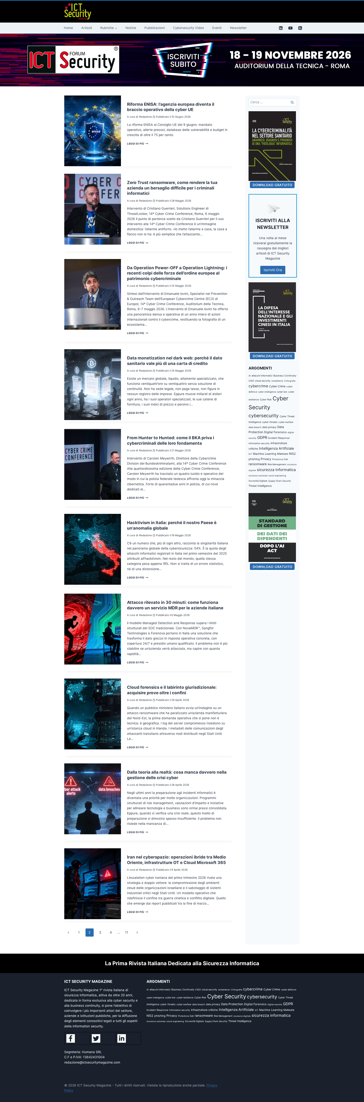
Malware (282, 453)
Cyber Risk (266, 399)
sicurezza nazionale (258, 475)
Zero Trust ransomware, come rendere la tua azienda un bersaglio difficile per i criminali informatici (172, 188)
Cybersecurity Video (188, 28)
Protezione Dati (280, 459)
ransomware (258, 464)
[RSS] (300, 28)
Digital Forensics (275, 432)
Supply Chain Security (279, 481)
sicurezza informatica (276, 469)
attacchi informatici (262, 375)
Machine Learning (264, 454)
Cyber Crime (277, 386)
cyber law (282, 392)
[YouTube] (290, 28)
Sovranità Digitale (258, 481)
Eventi (217, 28)
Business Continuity (284, 375)
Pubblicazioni (154, 28)
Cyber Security (226, 996)
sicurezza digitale (242, 1016)
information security (259, 443)
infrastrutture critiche (204, 1010)
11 (126, 932)
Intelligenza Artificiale (276, 448)
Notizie (131, 28)
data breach (255, 427)
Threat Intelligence (260, 485)
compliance (277, 381)
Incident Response (278, 438)
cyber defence (288, 989)
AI (250, 375)
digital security (275, 1004)
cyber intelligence (267, 392)
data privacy (269, 427)
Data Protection (232, 1004)
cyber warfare (285, 422)
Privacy (266, 459)
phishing (254, 459)
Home (68, 28)
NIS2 (292, 454)
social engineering (277, 475)
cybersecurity (264, 415)
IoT (250, 454)
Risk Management (277, 464)
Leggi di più (137, 143)
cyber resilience (185, 997)
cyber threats (270, 422)
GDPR (262, 437)
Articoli (86, 28)
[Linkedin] (281, 28)
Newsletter (238, 28)
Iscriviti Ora (273, 270)
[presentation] (92, 130)
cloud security (262, 380)
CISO (251, 380)
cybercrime (258, 386)
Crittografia (289, 381)
